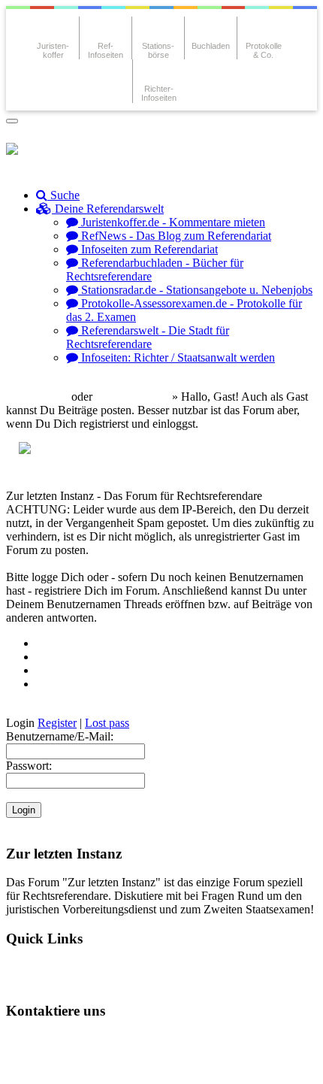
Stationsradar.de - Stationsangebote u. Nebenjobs (195, 289)
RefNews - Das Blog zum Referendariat (174, 235)
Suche (63, 195)
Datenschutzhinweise (155, 1039)
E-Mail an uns (53, 1039)
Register (57, 722)
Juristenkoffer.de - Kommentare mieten (171, 222)
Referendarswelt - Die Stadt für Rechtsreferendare (147, 337)
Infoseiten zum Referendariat (148, 249)
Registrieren (139, 396)
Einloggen (42, 396)
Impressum (46, 1064)
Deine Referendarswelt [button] (108, 208)
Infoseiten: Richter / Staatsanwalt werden (176, 357)
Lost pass (107, 722)
